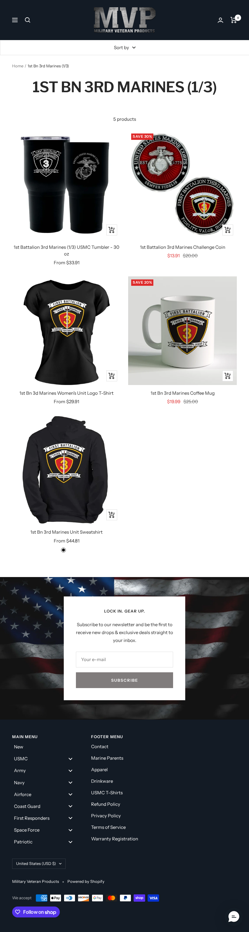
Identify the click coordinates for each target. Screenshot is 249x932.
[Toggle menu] (70, 758)
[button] (234, 917)
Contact (99, 746)
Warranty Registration (114, 839)
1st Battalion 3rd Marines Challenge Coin (182, 247)
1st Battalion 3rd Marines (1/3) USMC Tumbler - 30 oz (66, 250)
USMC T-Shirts (107, 792)
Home (17, 65)
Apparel (99, 769)
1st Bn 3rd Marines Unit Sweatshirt (66, 532)
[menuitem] (45, 747)
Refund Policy (105, 804)
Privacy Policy (106, 816)
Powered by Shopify (85, 881)
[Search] (27, 20)
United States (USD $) (36, 863)
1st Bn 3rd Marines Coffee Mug (183, 393)
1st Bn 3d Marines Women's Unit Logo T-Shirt (66, 393)
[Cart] (233, 20)
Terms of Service (108, 827)
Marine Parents (107, 758)
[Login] (220, 20)
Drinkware (102, 781)
